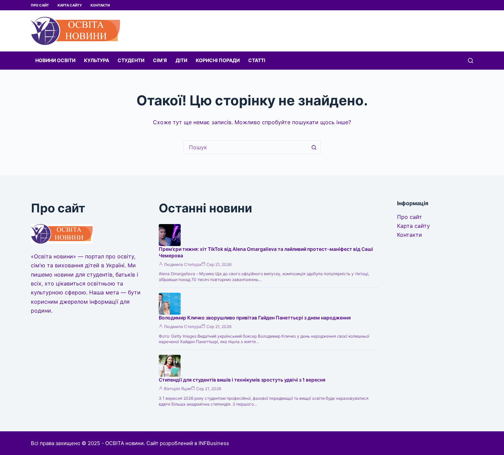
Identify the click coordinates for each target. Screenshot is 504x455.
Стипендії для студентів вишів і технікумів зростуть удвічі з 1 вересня (242, 380)
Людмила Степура (182, 264)
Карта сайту (70, 5)
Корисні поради (218, 60)
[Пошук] (470, 60)
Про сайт (40, 5)
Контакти (100, 5)
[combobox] (245, 147)
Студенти (131, 60)
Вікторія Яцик (177, 388)
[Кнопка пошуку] (313, 147)
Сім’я (160, 60)
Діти (181, 60)
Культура (96, 60)
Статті (256, 60)
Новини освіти (55, 60)
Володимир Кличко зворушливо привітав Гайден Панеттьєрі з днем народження (255, 317)
